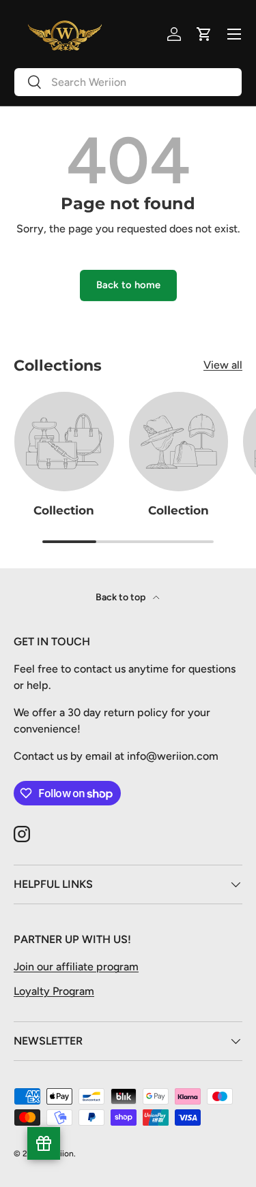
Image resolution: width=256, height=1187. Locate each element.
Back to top (121, 597)
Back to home (128, 285)
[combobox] (128, 82)
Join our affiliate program (76, 966)
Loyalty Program (54, 991)
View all (222, 364)
